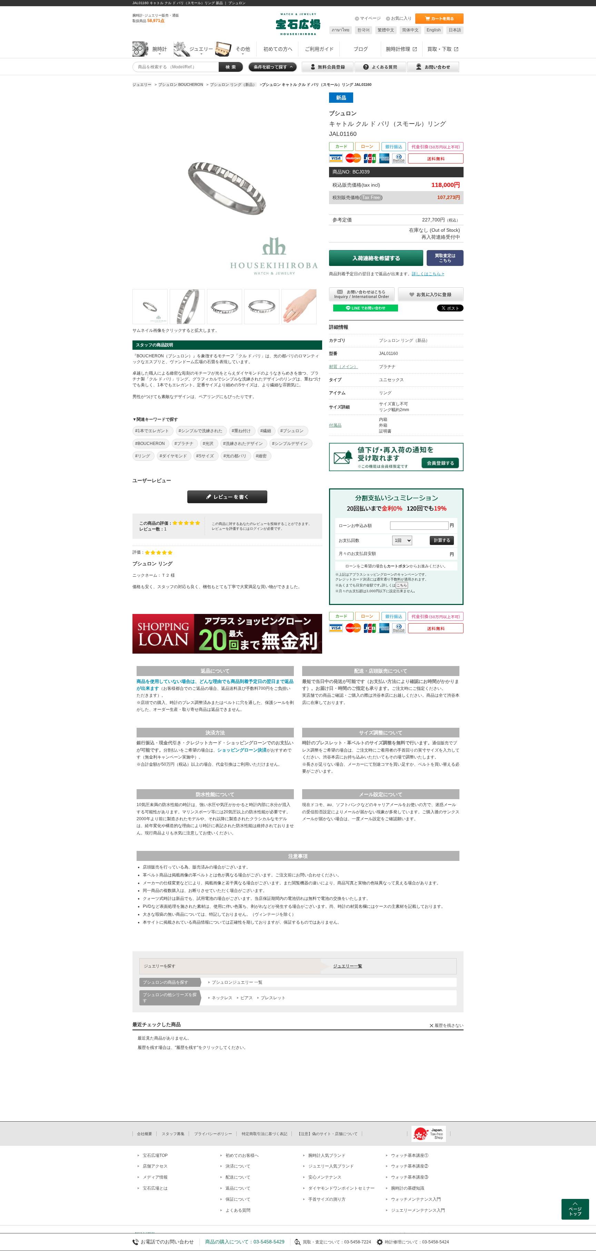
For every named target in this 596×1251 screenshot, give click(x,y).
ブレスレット (273, 997)
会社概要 (144, 1134)
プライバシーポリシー (213, 1134)
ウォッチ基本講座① (409, 1155)
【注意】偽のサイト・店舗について (327, 1134)
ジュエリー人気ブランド (331, 1166)
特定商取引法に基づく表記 (264, 1134)
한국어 (363, 30)
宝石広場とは (155, 1188)
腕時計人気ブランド (327, 1155)
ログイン (257, 528)
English (434, 30)
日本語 (455, 30)
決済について (238, 1166)
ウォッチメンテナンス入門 (416, 1199)
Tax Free (371, 197)
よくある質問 (238, 1210)
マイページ (370, 18)
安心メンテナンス (324, 1177)
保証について (238, 1199)
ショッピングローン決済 (242, 750)
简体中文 (410, 30)
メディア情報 (155, 1177)
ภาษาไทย (340, 30)
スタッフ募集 (173, 1134)
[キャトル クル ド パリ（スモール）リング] (150, 306)
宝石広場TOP (155, 1155)
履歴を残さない (449, 1025)
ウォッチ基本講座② (409, 1166)
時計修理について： (403, 1242)
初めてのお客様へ (242, 1155)
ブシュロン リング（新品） (404, 340)
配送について (238, 1177)
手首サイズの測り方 (327, 1199)
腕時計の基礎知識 (407, 1188)
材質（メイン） (343, 366)
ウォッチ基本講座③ (409, 1177)
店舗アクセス (155, 1166)
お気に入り (401, 18)
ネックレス (222, 997)
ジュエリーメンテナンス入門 (418, 1210)
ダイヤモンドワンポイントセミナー (341, 1188)
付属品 (335, 425)
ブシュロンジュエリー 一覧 (237, 982)
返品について (238, 1188)
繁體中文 (386, 30)
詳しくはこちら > (428, 273)
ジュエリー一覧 (347, 966)
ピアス (246, 997)
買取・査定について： (323, 1242)
